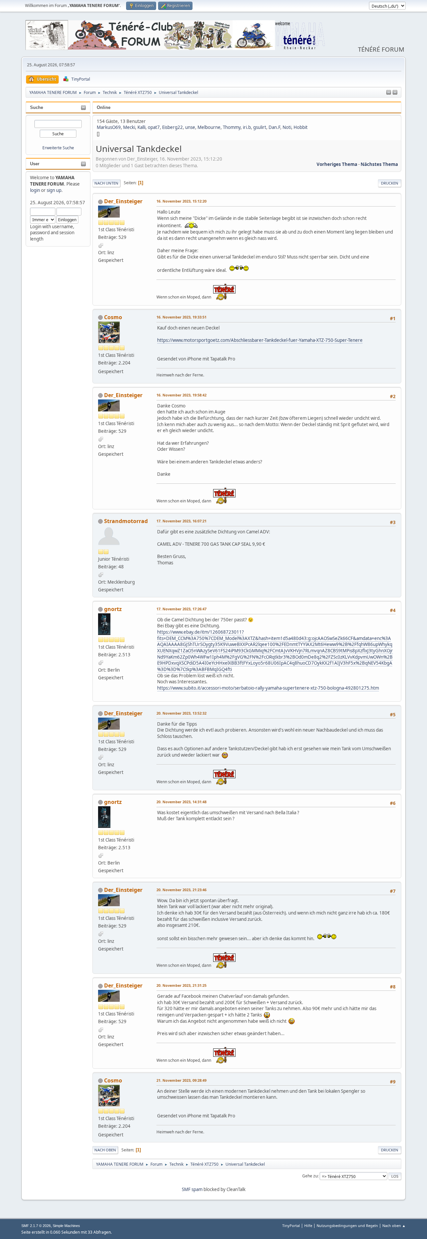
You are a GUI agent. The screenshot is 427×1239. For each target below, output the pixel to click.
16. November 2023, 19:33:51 (181, 316)
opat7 (154, 127)
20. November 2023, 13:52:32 (181, 713)
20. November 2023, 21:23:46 (181, 889)
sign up (54, 190)
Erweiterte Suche (58, 148)
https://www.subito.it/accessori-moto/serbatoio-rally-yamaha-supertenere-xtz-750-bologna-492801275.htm (268, 688)
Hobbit (301, 127)
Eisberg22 (172, 127)
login (35, 190)
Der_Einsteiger (123, 201)
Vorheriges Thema (337, 164)
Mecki (129, 127)
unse (190, 127)
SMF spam (192, 1189)
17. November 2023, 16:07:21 (181, 520)
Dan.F (274, 127)
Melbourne (209, 127)
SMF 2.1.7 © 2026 (36, 1226)
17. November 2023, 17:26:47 (181, 608)
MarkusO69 (109, 127)
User (34, 163)
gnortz (113, 609)
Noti (287, 127)
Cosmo (113, 317)
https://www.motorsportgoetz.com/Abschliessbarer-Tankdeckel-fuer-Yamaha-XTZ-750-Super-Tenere (260, 340)
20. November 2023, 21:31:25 (181, 985)
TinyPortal (291, 1225)
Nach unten (106, 183)
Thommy (232, 127)
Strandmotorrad (126, 521)
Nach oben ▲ (394, 1225)
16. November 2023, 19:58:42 (181, 394)
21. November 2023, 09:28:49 (181, 1080)
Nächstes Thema (379, 164)
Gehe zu (310, 1176)
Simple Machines (66, 1226)
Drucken (389, 183)
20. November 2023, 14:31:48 (181, 801)
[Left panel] (388, 92)
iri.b (247, 127)
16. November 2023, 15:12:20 (181, 201)
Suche (36, 107)
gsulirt (259, 127)
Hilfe (308, 1225)
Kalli (141, 127)
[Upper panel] (395, 92)
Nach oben (105, 1149)
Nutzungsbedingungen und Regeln (347, 1225)
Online (103, 107)
